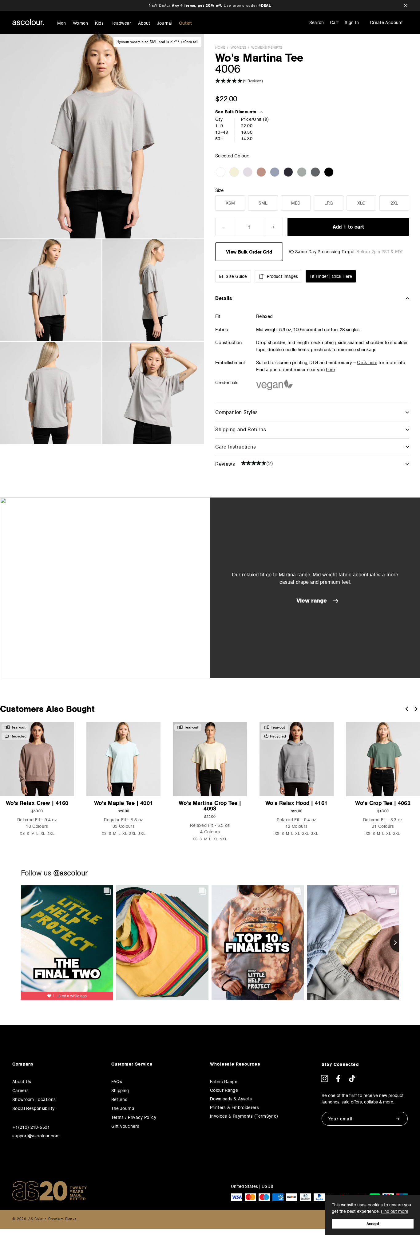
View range (312, 600)
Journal (164, 23)
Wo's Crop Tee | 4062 (382, 802)
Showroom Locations (34, 1099)
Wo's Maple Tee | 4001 (123, 802)
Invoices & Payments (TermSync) (244, 1116)
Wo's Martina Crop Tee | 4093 (210, 805)
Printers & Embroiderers (234, 1107)
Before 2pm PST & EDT (379, 252)
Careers (20, 1090)
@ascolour (70, 873)
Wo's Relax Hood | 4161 (296, 802)
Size (219, 190)
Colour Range (224, 1090)
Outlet (185, 23)
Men (61, 23)
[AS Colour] (28, 22)
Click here (367, 362)
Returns (119, 1099)
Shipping (120, 1090)
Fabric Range (223, 1081)
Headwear (120, 23)
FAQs (116, 1081)
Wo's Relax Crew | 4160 (37, 802)
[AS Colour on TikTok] (352, 1080)
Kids (99, 23)
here (330, 369)
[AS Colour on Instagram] (324, 1080)
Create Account (386, 22)
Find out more (394, 1211)
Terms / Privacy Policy (134, 1117)
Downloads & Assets (231, 1099)
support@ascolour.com (36, 1136)
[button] (312, 81)
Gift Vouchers (125, 1126)
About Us (21, 1081)
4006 (227, 68)
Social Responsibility (33, 1108)
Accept (373, 1223)
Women (80, 23)
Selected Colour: (233, 156)
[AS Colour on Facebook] (338, 1080)
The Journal (123, 1108)
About (144, 23)
